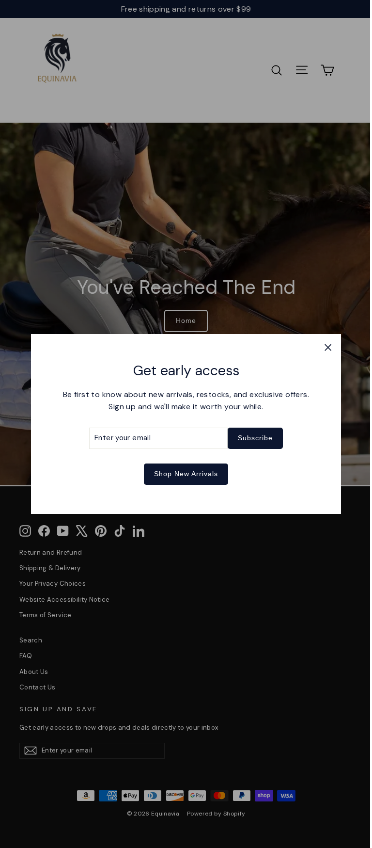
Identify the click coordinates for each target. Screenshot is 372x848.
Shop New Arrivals (186, 474)
